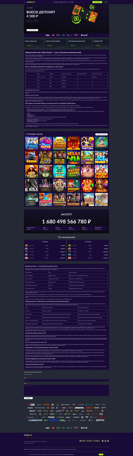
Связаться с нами (29, 443)
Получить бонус (32, 30)
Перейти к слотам (101, 134)
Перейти (29, 45)
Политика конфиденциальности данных (35, 441)
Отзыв (25, 383)
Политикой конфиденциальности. (68, 454)
